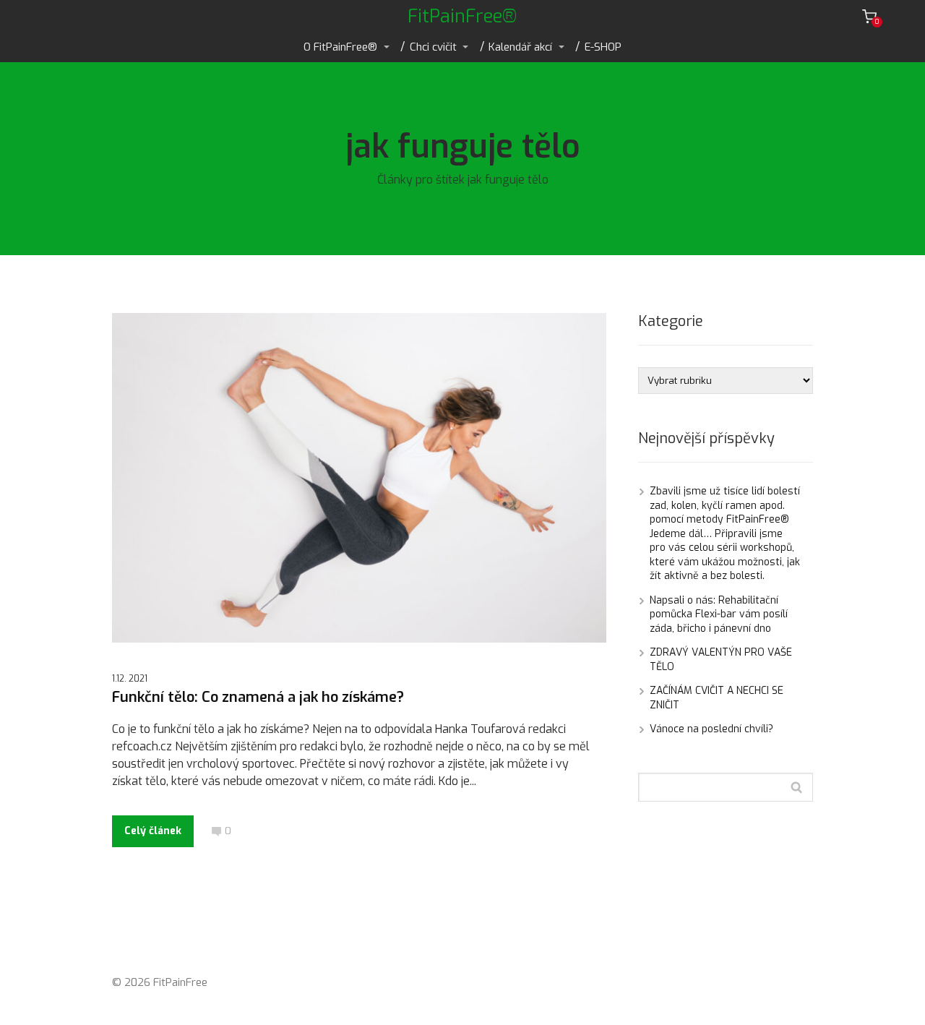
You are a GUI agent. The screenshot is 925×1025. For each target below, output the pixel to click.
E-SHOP (603, 47)
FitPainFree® (462, 16)
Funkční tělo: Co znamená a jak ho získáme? (258, 697)
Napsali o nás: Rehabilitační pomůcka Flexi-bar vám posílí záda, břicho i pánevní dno (719, 614)
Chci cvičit (433, 47)
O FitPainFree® (340, 47)
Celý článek (152, 831)
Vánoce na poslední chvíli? (711, 729)
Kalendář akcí (520, 47)
